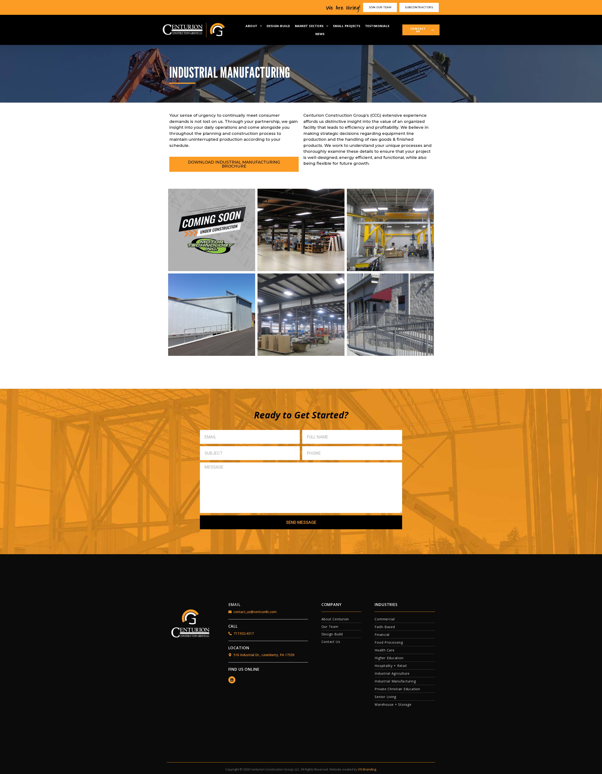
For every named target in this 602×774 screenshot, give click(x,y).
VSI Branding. (367, 769)
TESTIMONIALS (377, 26)
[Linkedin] (231, 679)
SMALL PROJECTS (346, 26)
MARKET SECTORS (309, 26)
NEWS (320, 34)
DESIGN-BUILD (278, 26)
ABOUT (251, 26)
